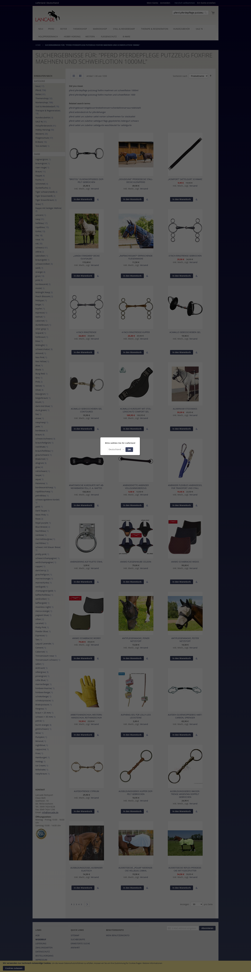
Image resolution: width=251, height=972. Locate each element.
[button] (116, 449)
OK (129, 449)
